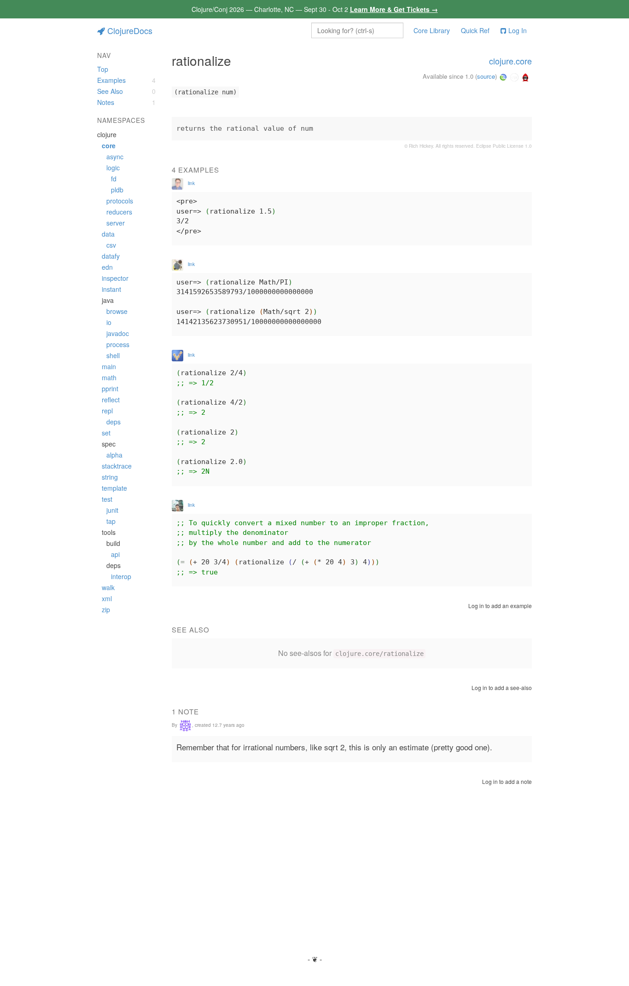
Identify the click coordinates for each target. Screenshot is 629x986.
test (107, 499)
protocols (119, 200)
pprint (110, 388)
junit (112, 510)
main (109, 366)
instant (111, 289)
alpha (114, 454)
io (108, 322)
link (191, 183)
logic (113, 167)
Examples (111, 80)
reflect (111, 399)
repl (107, 410)
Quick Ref (475, 30)
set (106, 432)
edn (107, 267)
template (114, 488)
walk (108, 587)
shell (113, 355)
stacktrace (117, 465)
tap (111, 521)
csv (111, 244)
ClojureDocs (129, 30)
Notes (105, 102)
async (114, 156)
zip (106, 609)
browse (117, 311)
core (109, 145)
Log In (517, 30)
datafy (111, 256)
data (108, 233)
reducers (119, 211)
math (109, 377)
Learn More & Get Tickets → (394, 9)
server (115, 222)
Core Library (432, 30)
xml (107, 598)
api (115, 554)
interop (121, 576)
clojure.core (510, 61)
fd (113, 178)
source (486, 76)
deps (113, 421)
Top (102, 69)
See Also (110, 91)
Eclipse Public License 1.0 (504, 146)
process (117, 344)
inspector (115, 278)
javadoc (117, 333)
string (110, 476)
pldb (117, 189)
